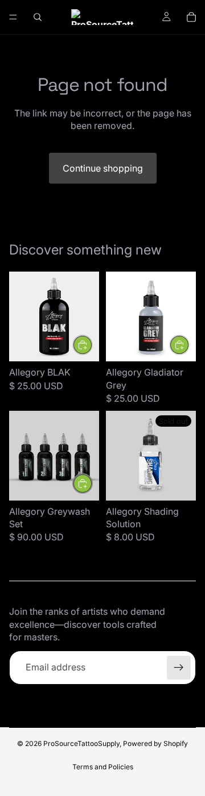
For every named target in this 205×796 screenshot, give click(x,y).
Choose (189, 345)
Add (92, 345)
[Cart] (191, 17)
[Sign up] (179, 668)
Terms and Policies (102, 766)
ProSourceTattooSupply (81, 743)
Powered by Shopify (155, 743)
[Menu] (13, 17)
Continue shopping (103, 168)
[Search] (37, 17)
